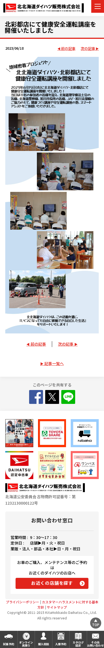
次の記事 (88, 48)
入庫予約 (60, 644)
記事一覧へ (54, 363)
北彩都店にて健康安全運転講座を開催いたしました (50, 27)
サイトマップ (57, 607)
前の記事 (68, 48)
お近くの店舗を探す (52, 582)
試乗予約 (8, 644)
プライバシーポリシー (22, 601)
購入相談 (43, 644)
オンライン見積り (26, 643)
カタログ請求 (78, 643)
